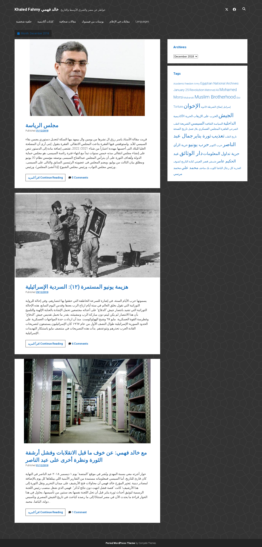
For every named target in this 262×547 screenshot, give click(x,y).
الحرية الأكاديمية (183, 116)
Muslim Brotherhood (215, 97)
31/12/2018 (42, 130)
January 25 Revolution (188, 90)
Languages (142, 21)
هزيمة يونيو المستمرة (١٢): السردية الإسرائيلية (77, 287)
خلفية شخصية (24, 21)
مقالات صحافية (67, 21)
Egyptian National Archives (219, 83)
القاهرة (225, 128)
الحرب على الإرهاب (205, 116)
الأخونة (204, 107)
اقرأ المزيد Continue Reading (46, 178)
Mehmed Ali (212, 90)
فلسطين (212, 162)
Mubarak (189, 97)
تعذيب (218, 136)
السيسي (197, 123)
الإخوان (192, 106)
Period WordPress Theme (120, 543)
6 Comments (80, 343)
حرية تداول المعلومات (221, 153)
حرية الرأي (180, 145)
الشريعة (185, 123)
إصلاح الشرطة (215, 106)
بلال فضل (193, 128)
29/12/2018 (42, 292)
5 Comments (80, 177)
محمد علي (189, 168)
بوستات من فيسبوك (93, 21)
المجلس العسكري (209, 129)
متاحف (202, 168)
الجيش (226, 115)
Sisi (238, 97)
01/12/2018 (42, 465)
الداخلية (229, 123)
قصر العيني (201, 161)
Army (197, 83)
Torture (178, 106)
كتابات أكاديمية (45, 21)
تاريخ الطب (231, 136)
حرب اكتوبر (215, 145)
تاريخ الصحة (180, 129)
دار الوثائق (191, 153)
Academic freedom (183, 83)
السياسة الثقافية (214, 123)
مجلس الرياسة (42, 125)
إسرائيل (227, 107)
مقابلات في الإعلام (120, 21)
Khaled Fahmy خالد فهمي (37, 9)
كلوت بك (211, 168)
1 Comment (79, 512)
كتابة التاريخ (187, 161)
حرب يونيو (198, 144)
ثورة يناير (202, 136)
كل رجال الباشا (225, 168)
